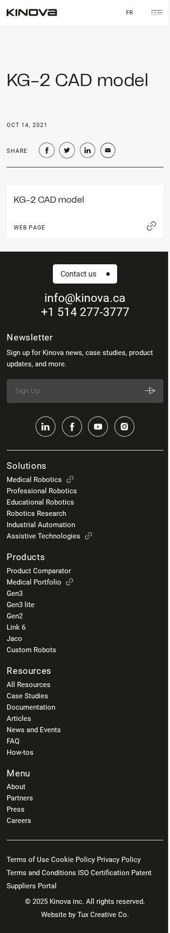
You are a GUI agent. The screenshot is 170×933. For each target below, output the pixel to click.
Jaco (14, 638)
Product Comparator (39, 571)
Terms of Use (28, 859)
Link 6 (16, 627)
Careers (19, 820)
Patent (141, 873)
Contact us (78, 273)
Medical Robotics (34, 479)
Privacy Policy (119, 859)
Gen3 (15, 593)
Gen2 (15, 616)
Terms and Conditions (41, 873)
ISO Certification (103, 873)
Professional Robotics (42, 491)
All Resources (29, 684)
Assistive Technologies (43, 536)
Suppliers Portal (32, 886)
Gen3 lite (20, 605)
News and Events (34, 730)
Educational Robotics (40, 502)
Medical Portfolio (34, 582)
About (16, 787)
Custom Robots (31, 650)
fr (129, 12)
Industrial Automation (41, 525)
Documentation (31, 707)
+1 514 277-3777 (85, 312)
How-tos (20, 752)
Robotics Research (36, 513)
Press (16, 809)
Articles (19, 718)
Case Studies (27, 696)
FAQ (13, 741)
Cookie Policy (73, 859)
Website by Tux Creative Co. (85, 914)
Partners (20, 798)
